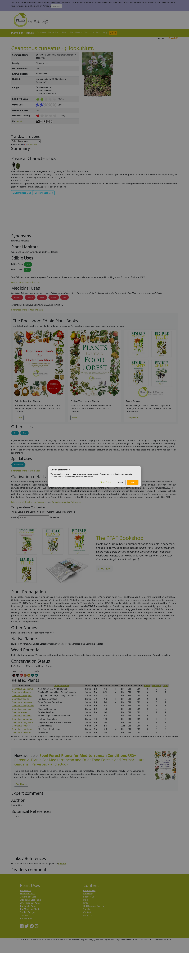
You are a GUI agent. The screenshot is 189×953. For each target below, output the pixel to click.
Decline (120, 482)
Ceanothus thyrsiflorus (22, 729)
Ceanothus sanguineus (22, 722)
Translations (26, 918)
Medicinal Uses (27, 893)
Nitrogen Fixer (18, 464)
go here (62, 863)
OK (132, 482)
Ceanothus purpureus (22, 719)
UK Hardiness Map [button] (22, 192)
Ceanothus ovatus (20, 712)
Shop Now (133, 417)
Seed (28, 264)
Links (85, 902)
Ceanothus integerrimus (23, 706)
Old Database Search (93, 906)
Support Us (88, 896)
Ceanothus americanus (22, 689)
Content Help (89, 890)
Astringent (17, 297)
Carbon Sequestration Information (66, 502)
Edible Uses (25, 890)
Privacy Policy (105, 482)
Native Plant (54, 32)
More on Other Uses (31, 471)
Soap (24, 433)
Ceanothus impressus (22, 702)
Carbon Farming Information (34, 502)
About (65, 32)
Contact (87, 912)
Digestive (30, 297)
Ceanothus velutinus (21, 732)
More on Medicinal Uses (32, 310)
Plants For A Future (22, 33)
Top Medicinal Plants (30, 909)
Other (165, 685)
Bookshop (88, 893)
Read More (21, 784)
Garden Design (27, 912)
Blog (104, 32)
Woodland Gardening (30, 899)
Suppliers (95, 32)
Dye (15, 433)
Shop (86, 32)
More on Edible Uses (31, 282)
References (16, 282)
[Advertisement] (165, 96)
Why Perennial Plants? (30, 902)
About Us (87, 915)
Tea (27, 270)
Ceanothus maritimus (21, 709)
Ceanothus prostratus (21, 716)
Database (41, 32)
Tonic (64, 297)
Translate (32, 144)
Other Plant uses (28, 896)
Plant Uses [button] (75, 32)
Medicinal (156, 685)
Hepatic (42, 297)
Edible (147, 685)
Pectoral (53, 297)
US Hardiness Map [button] (44, 192)
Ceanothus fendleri (20, 699)
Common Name (61, 685)
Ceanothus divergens (21, 696)
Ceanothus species (21, 726)
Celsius (14, 517)
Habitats (24, 915)
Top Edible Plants (28, 906)
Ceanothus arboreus (21, 692)
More (19, 417)
